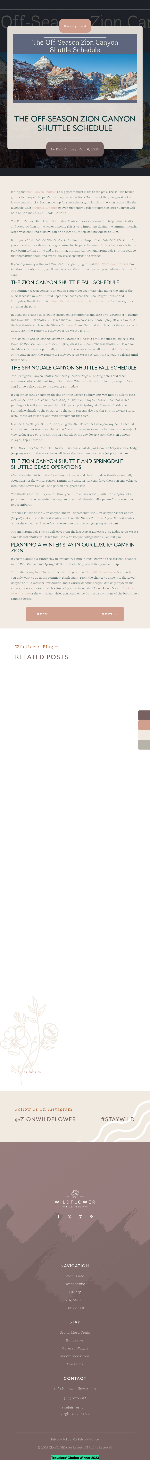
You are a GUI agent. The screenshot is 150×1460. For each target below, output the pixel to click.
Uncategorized (75, 26)
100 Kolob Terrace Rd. (74, 1407)
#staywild (118, 1120)
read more (28, 783)
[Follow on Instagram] (80, 1217)
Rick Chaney (66, 149)
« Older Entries (28, 1072)
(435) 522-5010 (75, 1398)
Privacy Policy (61, 1439)
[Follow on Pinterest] (91, 1217)
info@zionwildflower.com (75, 1388)
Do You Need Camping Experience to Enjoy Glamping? (72, 750)
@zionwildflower (45, 1120)
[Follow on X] (69, 1217)
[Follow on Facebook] (58, 1217)
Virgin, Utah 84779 (74, 1413)
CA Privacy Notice (86, 1439)
